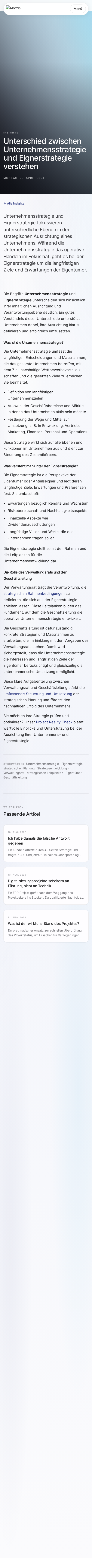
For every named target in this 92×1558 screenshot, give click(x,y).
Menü (78, 9)
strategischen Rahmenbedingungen (34, 593)
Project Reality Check (54, 722)
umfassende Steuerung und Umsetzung (37, 694)
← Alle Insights (13, 203)
